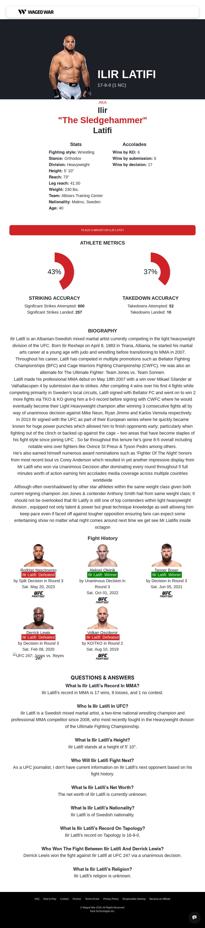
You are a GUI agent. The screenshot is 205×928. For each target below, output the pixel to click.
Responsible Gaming (134, 899)
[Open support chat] (195, 918)
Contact (64, 899)
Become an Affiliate (160, 899)
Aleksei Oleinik (102, 570)
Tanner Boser (166, 570)
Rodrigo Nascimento (38, 570)
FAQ (37, 899)
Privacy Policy (111, 899)
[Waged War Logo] (36, 12)
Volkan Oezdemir (102, 632)
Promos (77, 899)
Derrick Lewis (38, 632)
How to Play (49, 899)
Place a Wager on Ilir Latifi (102, 230)
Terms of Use (92, 899)
